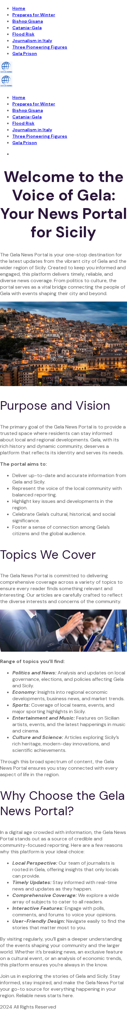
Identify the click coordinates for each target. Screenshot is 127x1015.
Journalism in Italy (32, 40)
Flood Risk (23, 34)
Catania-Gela (27, 27)
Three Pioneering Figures (39, 47)
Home (18, 8)
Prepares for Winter (33, 15)
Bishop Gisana (27, 21)
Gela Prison (24, 53)
